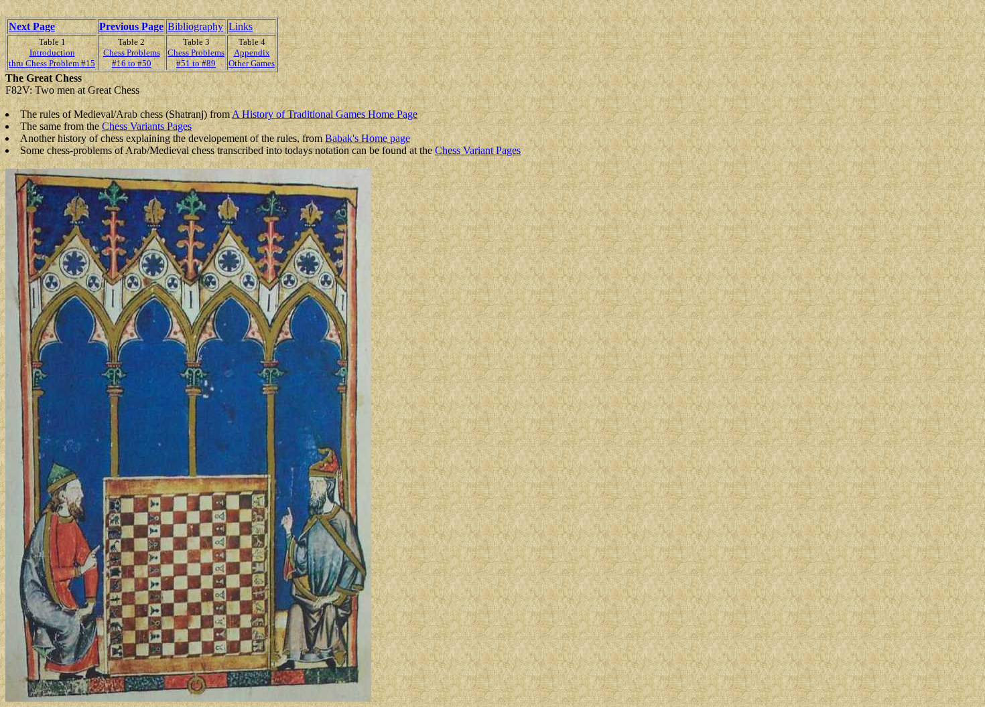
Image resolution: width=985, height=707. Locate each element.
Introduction (52, 53)
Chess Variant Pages (478, 150)
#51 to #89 (196, 63)
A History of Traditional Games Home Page (324, 114)
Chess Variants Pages (147, 126)
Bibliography (195, 26)
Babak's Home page (367, 138)
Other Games (251, 63)
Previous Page (131, 26)
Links (240, 26)
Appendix (252, 53)
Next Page (32, 26)
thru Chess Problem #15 (52, 63)
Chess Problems (131, 53)
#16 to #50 (131, 63)
